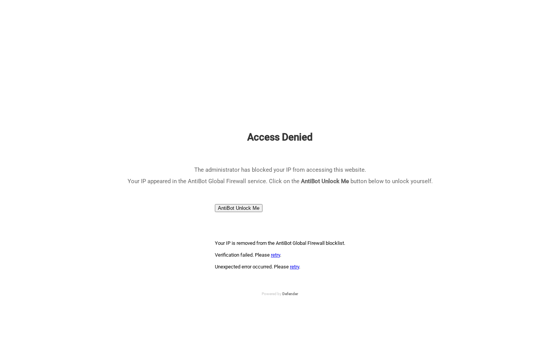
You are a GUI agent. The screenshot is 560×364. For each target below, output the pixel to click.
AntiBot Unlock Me (238, 208)
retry (275, 255)
